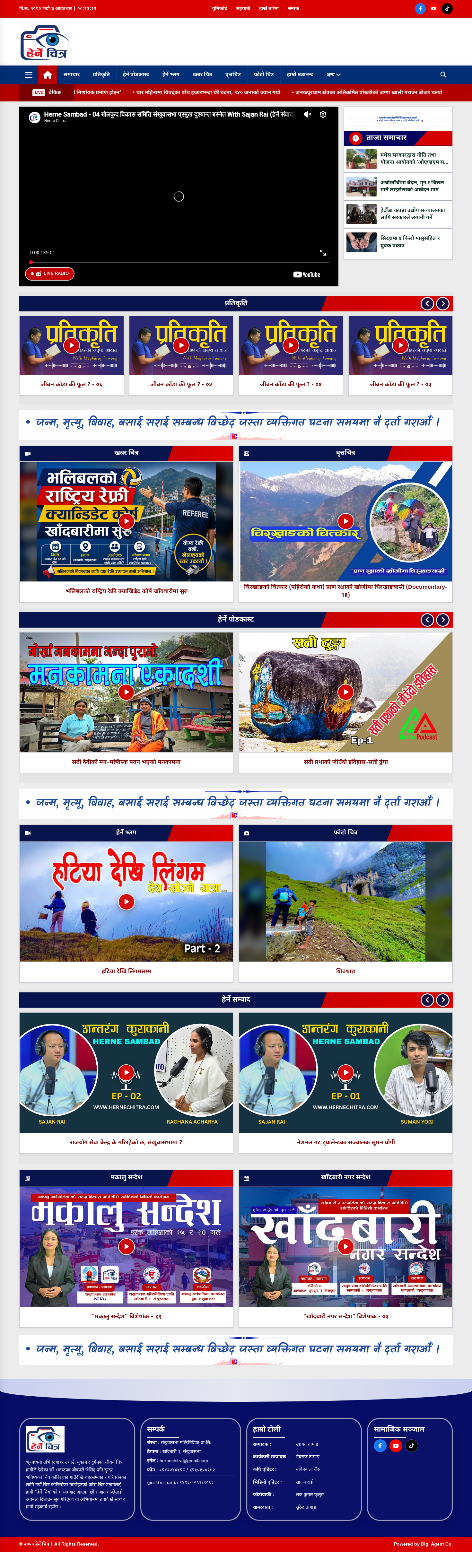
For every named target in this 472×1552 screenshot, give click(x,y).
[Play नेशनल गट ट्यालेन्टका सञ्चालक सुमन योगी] (345, 1072)
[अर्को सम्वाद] (443, 1000)
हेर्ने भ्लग (170, 75)
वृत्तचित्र (233, 75)
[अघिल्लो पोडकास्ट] (427, 620)
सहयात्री (243, 9)
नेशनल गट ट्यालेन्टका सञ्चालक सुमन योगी (346, 1143)
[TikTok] (447, 8)
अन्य (331, 74)
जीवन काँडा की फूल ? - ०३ (181, 384)
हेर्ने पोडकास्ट (136, 75)
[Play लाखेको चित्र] (128, 692)
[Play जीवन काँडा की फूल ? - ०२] (291, 345)
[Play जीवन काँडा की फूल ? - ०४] (71, 345)
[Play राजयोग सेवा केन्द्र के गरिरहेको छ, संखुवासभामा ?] (126, 1072)
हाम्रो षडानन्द (300, 75)
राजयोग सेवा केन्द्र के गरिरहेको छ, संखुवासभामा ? (126, 1143)
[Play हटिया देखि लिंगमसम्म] (126, 902)
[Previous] (427, 303)
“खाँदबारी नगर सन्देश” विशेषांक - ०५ (346, 1317)
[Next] (443, 303)
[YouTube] (433, 8)
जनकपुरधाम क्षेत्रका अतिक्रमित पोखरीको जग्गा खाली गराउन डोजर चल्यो (255, 93)
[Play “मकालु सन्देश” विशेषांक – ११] (126, 1246)
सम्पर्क (293, 9)
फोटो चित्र (264, 75)
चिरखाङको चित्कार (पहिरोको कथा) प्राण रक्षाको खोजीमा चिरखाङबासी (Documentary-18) (345, 591)
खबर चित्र (202, 75)
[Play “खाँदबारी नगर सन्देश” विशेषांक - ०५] (345, 1246)
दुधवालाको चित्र (348, 762)
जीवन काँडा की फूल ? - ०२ (291, 384)
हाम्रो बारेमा (269, 9)
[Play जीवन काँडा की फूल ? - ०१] (400, 345)
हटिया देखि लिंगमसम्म (126, 971)
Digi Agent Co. (437, 1544)
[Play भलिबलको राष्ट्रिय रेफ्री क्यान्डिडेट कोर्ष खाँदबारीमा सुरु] (126, 521)
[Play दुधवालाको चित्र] (348, 692)
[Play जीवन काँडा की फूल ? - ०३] (181, 345)
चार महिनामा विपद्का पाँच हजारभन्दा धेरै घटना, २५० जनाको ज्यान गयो (95, 93)
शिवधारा (345, 971)
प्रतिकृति (101, 75)
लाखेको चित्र (129, 762)
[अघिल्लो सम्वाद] (427, 1000)
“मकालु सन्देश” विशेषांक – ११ (127, 1317)
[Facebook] (420, 8)
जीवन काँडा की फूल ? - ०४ (71, 384)
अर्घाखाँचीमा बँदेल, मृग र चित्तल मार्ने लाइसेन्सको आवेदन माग (405, 93)
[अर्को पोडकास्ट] (443, 620)
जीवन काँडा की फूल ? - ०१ (401, 384)
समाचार (72, 75)
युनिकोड (219, 9)
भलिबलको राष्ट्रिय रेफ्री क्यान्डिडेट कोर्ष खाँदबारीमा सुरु (127, 591)
